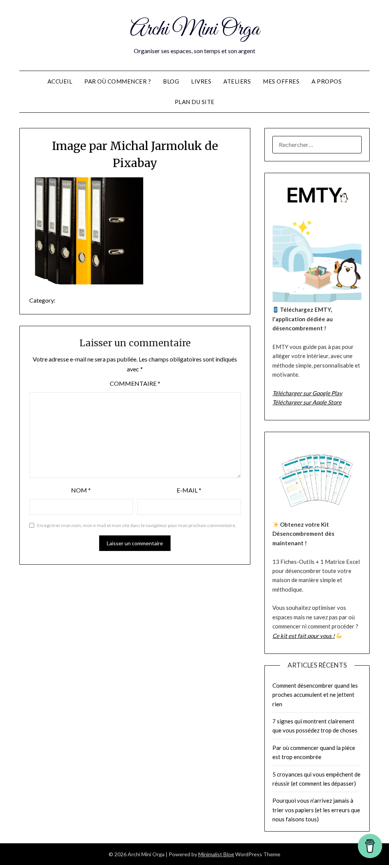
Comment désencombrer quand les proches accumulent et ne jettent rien (315, 694)
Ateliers (237, 81)
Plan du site (195, 101)
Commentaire (135, 383)
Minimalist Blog (216, 854)
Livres (201, 81)
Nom (81, 490)
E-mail (189, 490)
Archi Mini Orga (194, 29)
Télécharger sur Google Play (307, 393)
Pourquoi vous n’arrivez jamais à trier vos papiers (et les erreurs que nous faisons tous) (316, 809)
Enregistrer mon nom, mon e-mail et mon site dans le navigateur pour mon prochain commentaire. (136, 525)
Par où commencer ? (117, 81)
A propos (327, 81)
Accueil (60, 81)
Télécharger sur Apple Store (307, 402)
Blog (171, 81)
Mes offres (281, 81)
